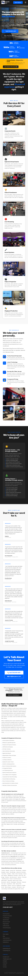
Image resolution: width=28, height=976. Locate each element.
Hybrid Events (6, 919)
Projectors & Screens (7, 915)
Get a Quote (18, 2)
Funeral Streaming (6, 927)
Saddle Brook (6, 942)
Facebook (5, 962)
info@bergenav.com (7, 958)
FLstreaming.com (6, 950)
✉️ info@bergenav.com (14, 676)
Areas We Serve (6, 938)
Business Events (6, 921)
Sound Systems (6, 913)
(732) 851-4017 (7, 2)
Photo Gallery (6, 934)
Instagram (5, 960)
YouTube (5, 966)
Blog (4, 936)
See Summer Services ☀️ (10, 66)
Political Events (6, 925)
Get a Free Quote (8, 35)
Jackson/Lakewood (7, 940)
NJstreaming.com (6, 948)
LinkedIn (4, 964)
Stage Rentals (6, 923)
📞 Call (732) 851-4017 (10, 31)
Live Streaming (6, 917)
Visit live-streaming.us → (14, 695)
